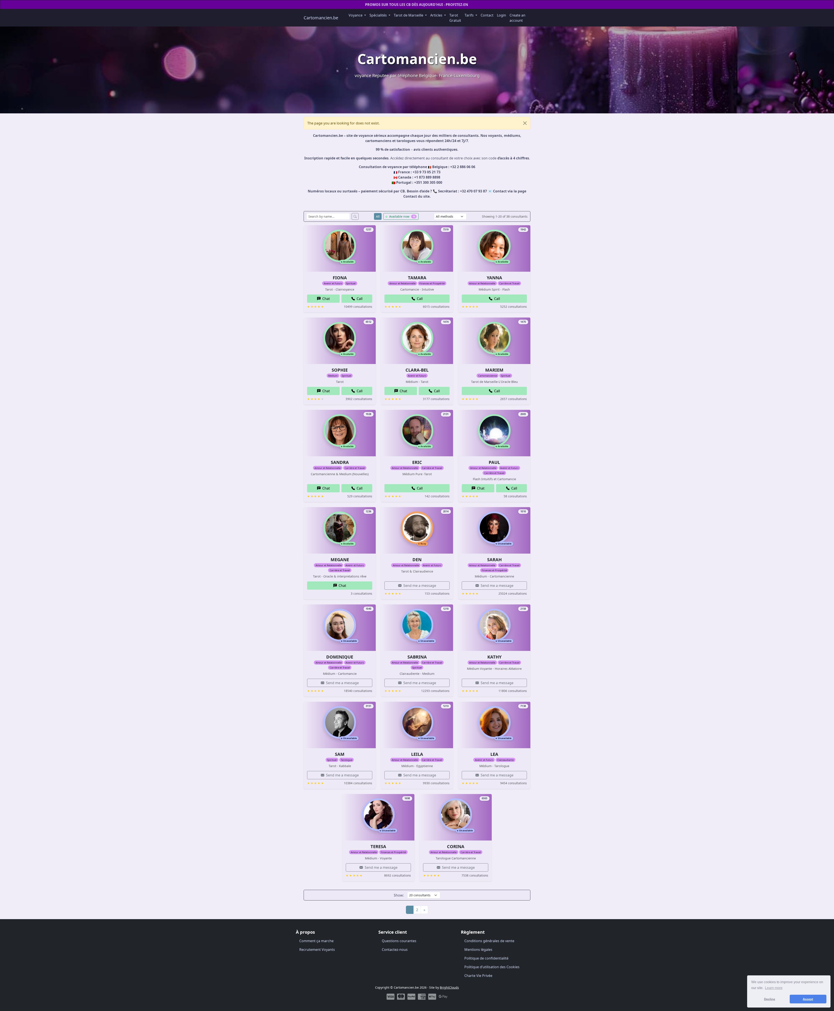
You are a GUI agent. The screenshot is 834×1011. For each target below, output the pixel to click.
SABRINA (417, 657)
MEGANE (340, 560)
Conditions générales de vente (489, 940)
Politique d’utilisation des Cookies (492, 967)
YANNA (494, 278)
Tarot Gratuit (455, 18)
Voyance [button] (356, 15)
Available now (401, 216)
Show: (399, 895)
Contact (487, 15)
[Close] (525, 123)
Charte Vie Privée (478, 975)
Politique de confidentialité (486, 958)
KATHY (494, 657)
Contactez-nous (395, 949)
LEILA (417, 754)
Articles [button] (436, 15)
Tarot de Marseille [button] (409, 15)
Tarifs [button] (470, 15)
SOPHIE (340, 370)
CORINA (455, 846)
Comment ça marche (316, 940)
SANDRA (340, 462)
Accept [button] (808, 999)
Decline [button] (769, 999)
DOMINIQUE (339, 657)
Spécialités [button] (378, 15)
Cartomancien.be (321, 18)
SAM (339, 754)
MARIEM (494, 370)
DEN (417, 560)
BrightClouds (449, 987)
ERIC (417, 462)
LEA (494, 754)
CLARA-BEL (417, 370)
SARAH (494, 560)
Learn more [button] (774, 988)
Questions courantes (399, 940)
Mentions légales (478, 949)
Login (501, 15)
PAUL (494, 462)
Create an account (517, 18)
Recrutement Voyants (317, 949)
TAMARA (417, 278)
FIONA (340, 278)
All (378, 216)
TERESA (378, 846)
